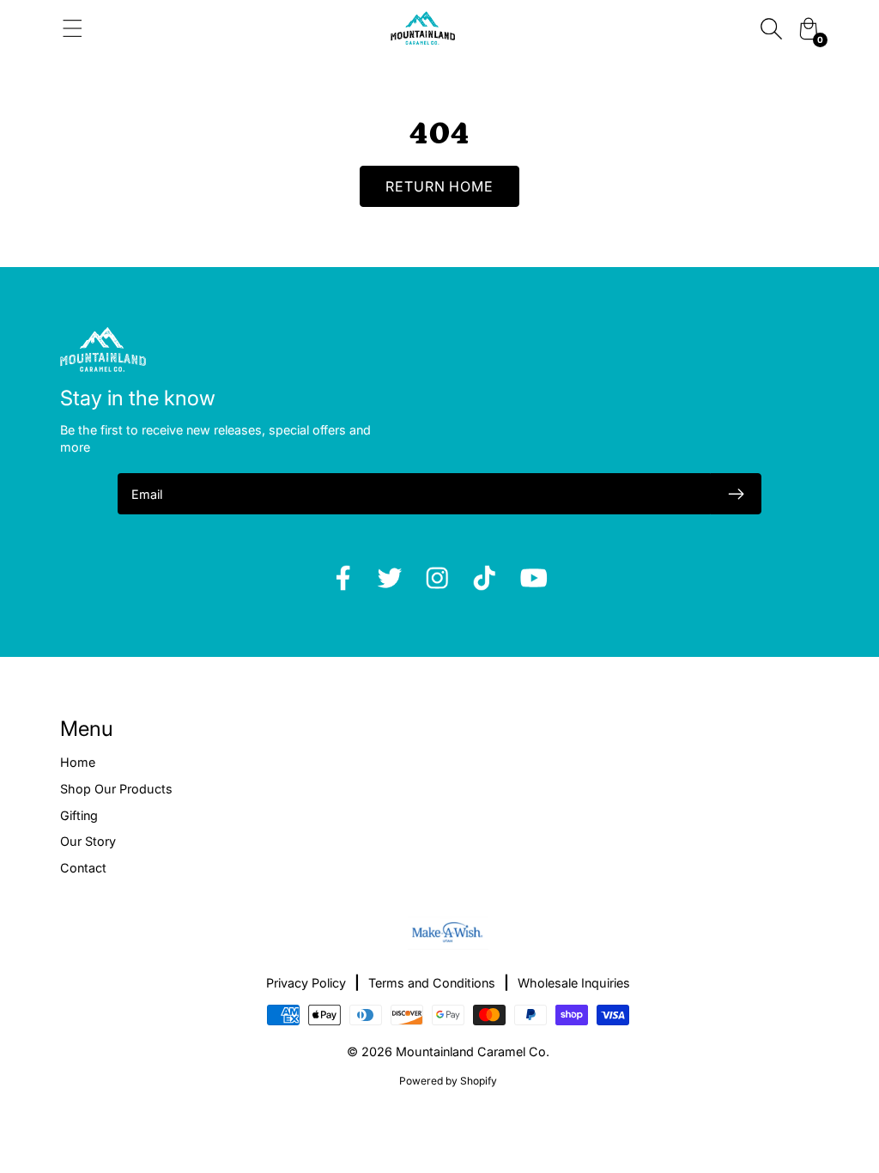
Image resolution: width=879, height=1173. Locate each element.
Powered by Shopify (448, 1080)
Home (77, 762)
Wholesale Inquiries (574, 982)
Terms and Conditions (431, 982)
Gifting (79, 815)
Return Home (439, 186)
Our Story (88, 841)
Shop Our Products (116, 788)
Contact (83, 867)
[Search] (771, 28)
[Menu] (73, 28)
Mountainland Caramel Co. (472, 1051)
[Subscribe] (735, 493)
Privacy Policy (306, 982)
